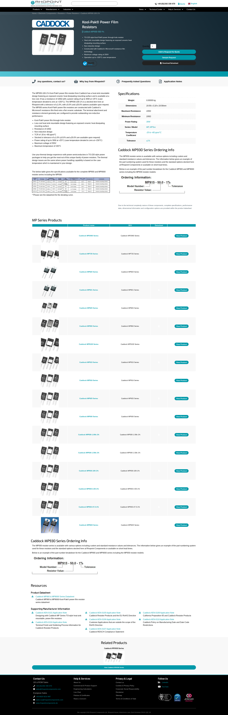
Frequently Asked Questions (136, 81)
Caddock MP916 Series (88, 380)
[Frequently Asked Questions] (118, 81)
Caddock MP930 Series (88, 416)
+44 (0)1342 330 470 (166, 4)
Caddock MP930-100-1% (88, 471)
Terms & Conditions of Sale (126, 699)
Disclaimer (120, 692)
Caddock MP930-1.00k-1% (88, 435)
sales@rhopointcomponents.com (48, 689)
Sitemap (119, 695)
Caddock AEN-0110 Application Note (158, 619)
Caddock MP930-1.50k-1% (88, 453)
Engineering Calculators (83, 689)
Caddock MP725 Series (88, 254)
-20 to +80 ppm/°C (154, 132)
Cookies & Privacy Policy (125, 686)
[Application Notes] (160, 81)
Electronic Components (47, 13)
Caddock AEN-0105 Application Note (105, 613)
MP (147, 127)
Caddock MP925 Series (88, 398)
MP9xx (153, 127)
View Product (181, 236)
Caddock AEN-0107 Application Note (105, 629)
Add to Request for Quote (169, 52)
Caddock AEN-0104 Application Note (51, 622)
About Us (77, 682)
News (141, 9)
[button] (32, 656)
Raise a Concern (80, 699)
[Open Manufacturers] (59, 9)
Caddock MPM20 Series (88, 525)
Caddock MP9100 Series (88, 344)
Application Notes (173, 81)
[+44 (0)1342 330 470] (156, 4)
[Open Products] (41, 9)
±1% (148, 141)
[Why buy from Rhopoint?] (76, 81)
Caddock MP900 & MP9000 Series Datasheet (55, 597)
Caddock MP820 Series (88, 272)
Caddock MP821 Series (88, 290)
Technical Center (155, 9)
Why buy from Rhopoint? (92, 81)
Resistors (61, 13)
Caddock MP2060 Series (88, 236)
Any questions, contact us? (51, 81)
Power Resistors (73, 13)
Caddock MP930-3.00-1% (89, 489)
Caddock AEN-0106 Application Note (105, 619)
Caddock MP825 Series (88, 308)
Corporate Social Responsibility (127, 689)
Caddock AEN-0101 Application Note (51, 613)
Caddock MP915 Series (88, 362)
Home (34, 13)
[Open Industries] (72, 9)
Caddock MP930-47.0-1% (89, 507)
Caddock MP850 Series (88, 326)
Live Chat (77, 692)
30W (148, 122)
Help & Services (174, 9)
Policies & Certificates (82, 695)
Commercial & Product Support (85, 686)
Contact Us (191, 9)
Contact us (120, 682)
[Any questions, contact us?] (34, 81)
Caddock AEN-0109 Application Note (158, 613)
